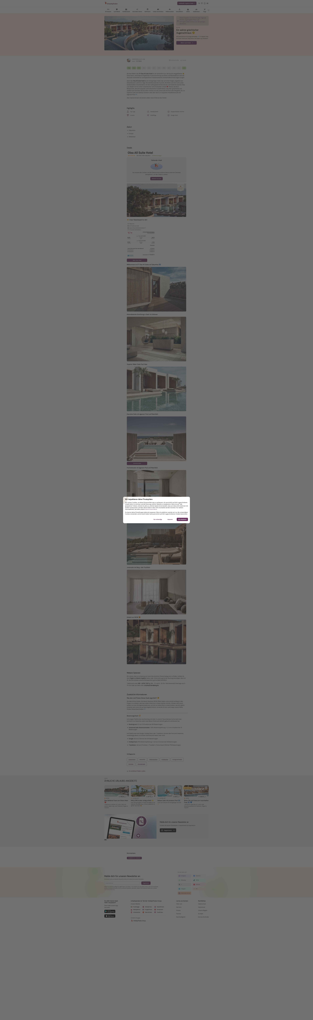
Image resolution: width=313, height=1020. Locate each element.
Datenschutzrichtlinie (151, 509)
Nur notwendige (157, 519)
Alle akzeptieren (182, 519)
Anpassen (170, 519)
